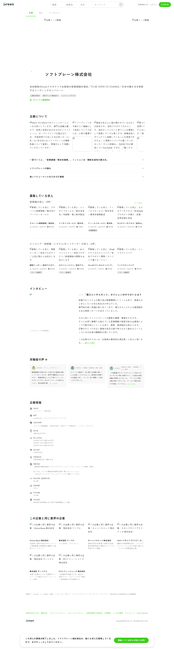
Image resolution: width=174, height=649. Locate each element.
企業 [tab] (31, 13)
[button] (87, 160)
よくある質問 (118, 613)
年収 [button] (83, 4)
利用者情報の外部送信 (94, 613)
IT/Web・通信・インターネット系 (55, 594)
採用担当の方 (143, 4)
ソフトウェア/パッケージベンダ (83, 594)
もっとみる (53, 383)
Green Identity (142, 613)
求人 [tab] (41, 13)
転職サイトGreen (32, 594)
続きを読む (90, 343)
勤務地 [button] (69, 4)
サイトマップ (130, 613)
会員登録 (165, 4)
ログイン (153, 4)
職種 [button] (54, 4)
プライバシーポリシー (58, 613)
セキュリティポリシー (76, 613)
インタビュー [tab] (55, 13)
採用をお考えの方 (32, 613)
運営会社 (44, 613)
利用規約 (108, 613)
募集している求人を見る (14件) (131, 640)
